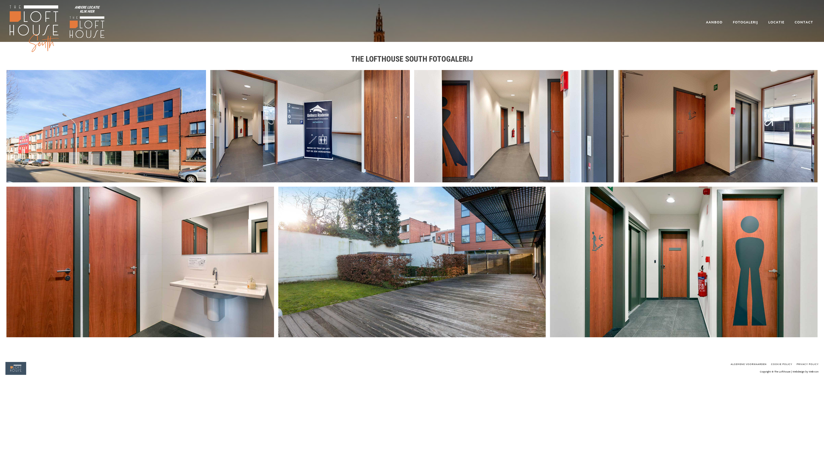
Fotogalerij (745, 23)
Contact (804, 23)
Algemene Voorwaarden (749, 364)
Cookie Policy (781, 364)
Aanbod (714, 23)
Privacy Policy (808, 364)
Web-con (814, 372)
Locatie (776, 23)
